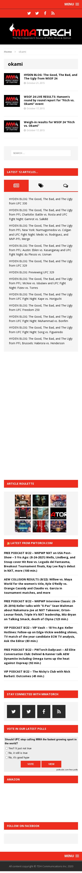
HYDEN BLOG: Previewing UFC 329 (31, 272)
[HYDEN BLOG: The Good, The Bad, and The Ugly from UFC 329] (41, 513)
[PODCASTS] (53, 13)
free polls (73, 770)
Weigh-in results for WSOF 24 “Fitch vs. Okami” (49, 124)
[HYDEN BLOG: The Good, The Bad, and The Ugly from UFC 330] (23, 501)
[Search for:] (41, 153)
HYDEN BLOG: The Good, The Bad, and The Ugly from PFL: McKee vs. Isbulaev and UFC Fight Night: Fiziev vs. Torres (40, 283)
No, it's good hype (19, 757)
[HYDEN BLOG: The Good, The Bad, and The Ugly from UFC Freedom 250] (58, 526)
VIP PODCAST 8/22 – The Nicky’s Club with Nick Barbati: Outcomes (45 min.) (37, 674)
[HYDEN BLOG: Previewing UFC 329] (58, 513)
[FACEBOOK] (45, 13)
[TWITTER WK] (37, 13)
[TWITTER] (29, 13)
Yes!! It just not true (20, 748)
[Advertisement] (34, 415)
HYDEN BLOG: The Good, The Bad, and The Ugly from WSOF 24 (50, 76)
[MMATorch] (41, 31)
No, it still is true (18, 752)
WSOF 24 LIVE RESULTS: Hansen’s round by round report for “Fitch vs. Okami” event (49, 100)
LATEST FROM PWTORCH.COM (32, 543)
